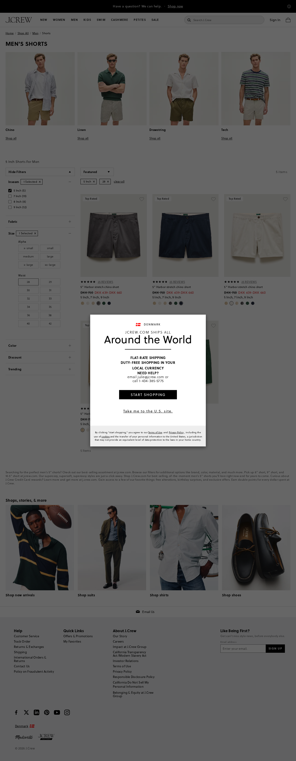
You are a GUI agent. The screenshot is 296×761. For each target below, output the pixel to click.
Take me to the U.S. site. (148, 411)
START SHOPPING (148, 394)
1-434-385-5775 (151, 380)
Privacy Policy (176, 432)
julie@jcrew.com (151, 376)
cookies (106, 436)
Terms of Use (155, 432)
